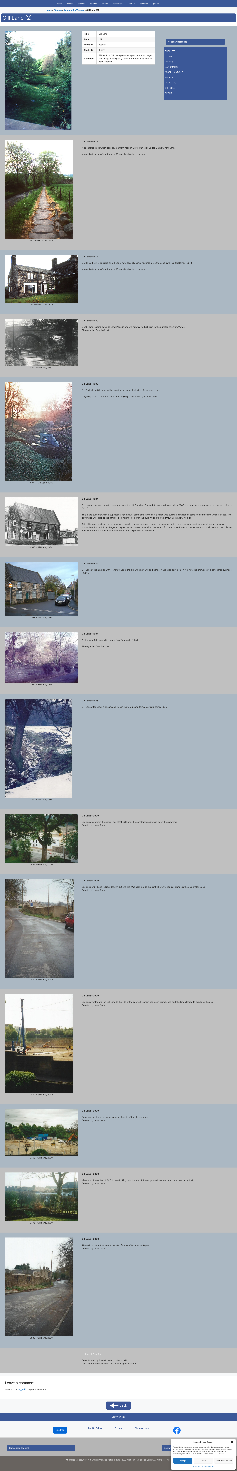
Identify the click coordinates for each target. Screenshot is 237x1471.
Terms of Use (142, 1428)
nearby (131, 3)
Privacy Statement (208, 1466)
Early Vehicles (118, 1417)
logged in (22, 1389)
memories (143, 3)
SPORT (168, 93)
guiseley (81, 3)
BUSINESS (170, 51)
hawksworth (118, 3)
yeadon (70, 3)
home (59, 3)
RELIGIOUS (170, 82)
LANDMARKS (171, 67)
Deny (203, 1461)
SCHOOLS (170, 88)
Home (49, 10)
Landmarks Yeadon (74, 10)
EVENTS (169, 61)
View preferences (224, 1461)
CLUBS (168, 56)
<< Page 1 (87, 1354)
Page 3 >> (97, 1354)
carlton (105, 3)
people (156, 3)
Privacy (118, 1428)
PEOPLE (169, 77)
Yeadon (58, 10)
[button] (232, 1442)
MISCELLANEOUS (174, 72)
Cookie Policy (195, 1466)
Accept (183, 1461)
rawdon (93, 3)
